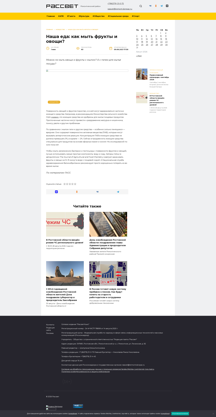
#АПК (61, 16)
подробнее (73, 413)
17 (137, 42)
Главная (51, 16)
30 (166, 45)
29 (161, 45)
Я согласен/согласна (180, 413)
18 (142, 42)
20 (152, 42)
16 (166, 39)
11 (142, 39)
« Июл (139, 56)
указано (54, 117)
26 (147, 45)
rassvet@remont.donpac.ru (120, 9)
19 (147, 42)
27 (152, 45)
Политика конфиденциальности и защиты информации (85, 372)
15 (161, 39)
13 (152, 39)
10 (137, 39)
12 (147, 39)
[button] (56, 191)
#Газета (71, 16)
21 (156, 42)
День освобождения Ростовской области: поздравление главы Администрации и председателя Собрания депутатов (107, 244)
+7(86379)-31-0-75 (116, 3)
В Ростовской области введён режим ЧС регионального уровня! (64, 241)
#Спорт (136, 16)
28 (157, 45)
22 (161, 42)
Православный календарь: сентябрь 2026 (159, 77)
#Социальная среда (118, 16)
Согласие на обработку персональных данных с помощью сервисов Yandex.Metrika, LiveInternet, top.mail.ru (107, 369)
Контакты (50, 325)
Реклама (49, 333)
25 (142, 45)
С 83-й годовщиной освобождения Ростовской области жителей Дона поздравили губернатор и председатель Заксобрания (61, 294)
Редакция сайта (50, 329)
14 (156, 39)
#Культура (84, 16)
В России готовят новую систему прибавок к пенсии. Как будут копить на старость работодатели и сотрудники (107, 293)
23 (166, 42)
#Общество (99, 16)
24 (137, 45)
